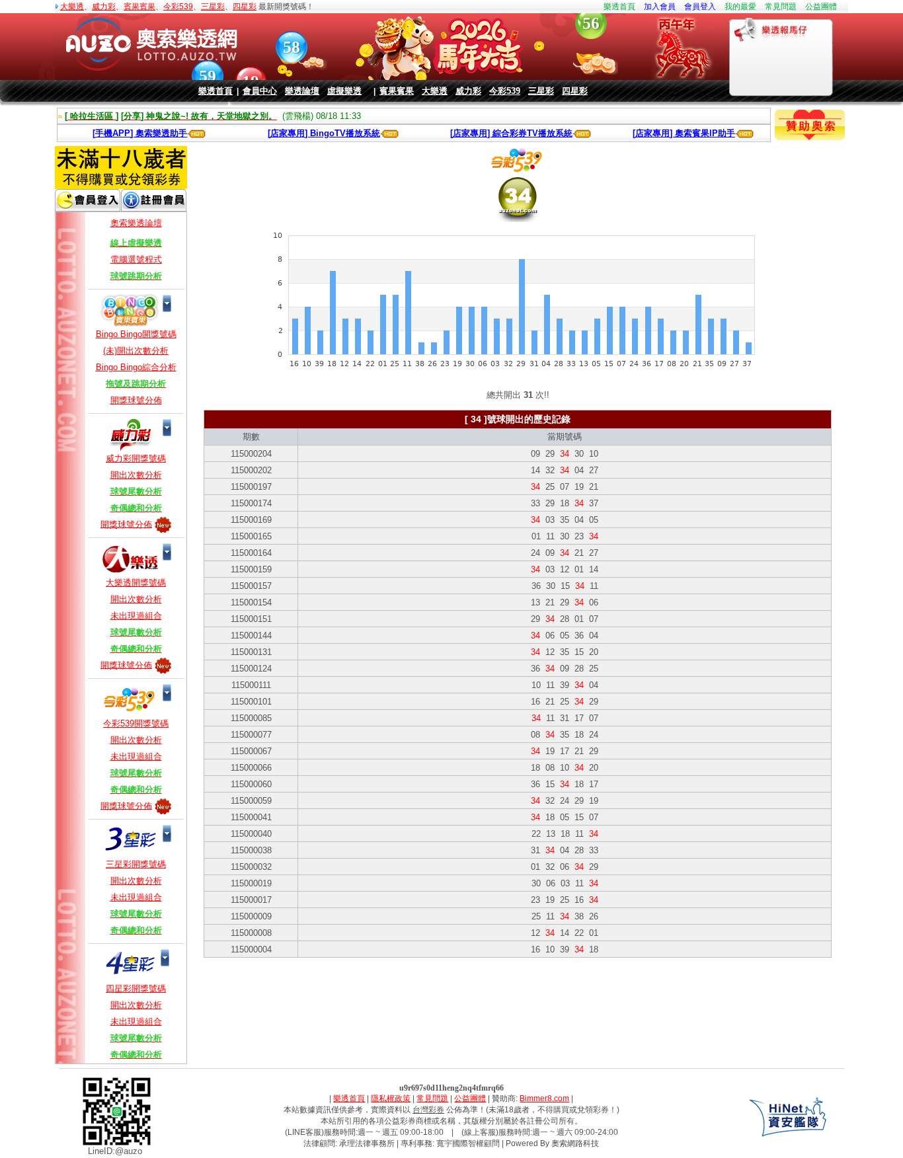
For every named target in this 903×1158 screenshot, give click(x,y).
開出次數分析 (136, 475)
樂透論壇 (302, 91)
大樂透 (72, 6)
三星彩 (213, 6)
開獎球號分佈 (136, 400)
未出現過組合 (136, 616)
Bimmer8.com (544, 1098)
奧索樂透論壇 (136, 223)
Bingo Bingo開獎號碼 (136, 334)
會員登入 (700, 6)
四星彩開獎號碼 (136, 988)
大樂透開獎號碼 (136, 583)
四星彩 (244, 6)
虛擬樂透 (344, 91)
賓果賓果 (139, 6)
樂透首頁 (619, 6)
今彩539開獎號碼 (136, 723)
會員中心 (260, 91)
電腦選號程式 (136, 259)
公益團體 (821, 6)
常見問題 (781, 6)
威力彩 (104, 6)
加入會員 (660, 6)
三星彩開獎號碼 (136, 864)
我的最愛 (740, 6)
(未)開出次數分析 (136, 351)
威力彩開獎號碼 (136, 458)
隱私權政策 (391, 1098)
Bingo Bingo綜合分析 (136, 367)
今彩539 (178, 6)
